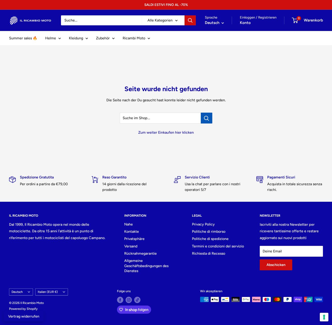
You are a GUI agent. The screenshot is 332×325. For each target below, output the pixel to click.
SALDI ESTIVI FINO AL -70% (166, 5)
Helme (50, 38)
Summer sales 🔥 (23, 38)
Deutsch (17, 292)
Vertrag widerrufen (23, 316)
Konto (245, 22)
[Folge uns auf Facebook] (120, 300)
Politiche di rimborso (208, 231)
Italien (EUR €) (48, 292)
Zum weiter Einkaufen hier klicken (166, 132)
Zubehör (103, 38)
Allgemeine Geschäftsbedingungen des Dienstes (146, 266)
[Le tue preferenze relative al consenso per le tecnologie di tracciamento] (324, 317)
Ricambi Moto (134, 38)
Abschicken (276, 265)
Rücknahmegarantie (140, 253)
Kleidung (76, 38)
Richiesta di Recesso (208, 253)
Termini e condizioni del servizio (218, 246)
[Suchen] (190, 20)
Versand (130, 246)
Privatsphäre (134, 239)
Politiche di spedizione (210, 239)
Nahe (128, 224)
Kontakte (131, 231)
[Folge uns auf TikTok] (137, 300)
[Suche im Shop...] (206, 118)
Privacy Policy (203, 224)
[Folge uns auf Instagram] (129, 300)
